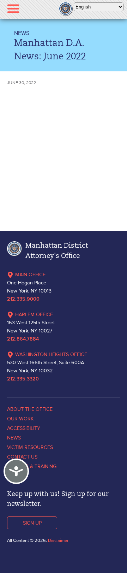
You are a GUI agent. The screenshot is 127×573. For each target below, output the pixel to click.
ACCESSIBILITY (23, 428)
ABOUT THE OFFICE (30, 409)
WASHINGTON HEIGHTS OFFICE (51, 354)
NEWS (21, 33)
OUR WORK (20, 418)
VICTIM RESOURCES (30, 447)
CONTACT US (22, 457)
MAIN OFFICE (30, 274)
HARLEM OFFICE (34, 314)
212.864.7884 (23, 339)
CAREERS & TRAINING (31, 466)
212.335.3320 (23, 379)
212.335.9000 (23, 299)
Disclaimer (58, 540)
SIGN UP (32, 523)
